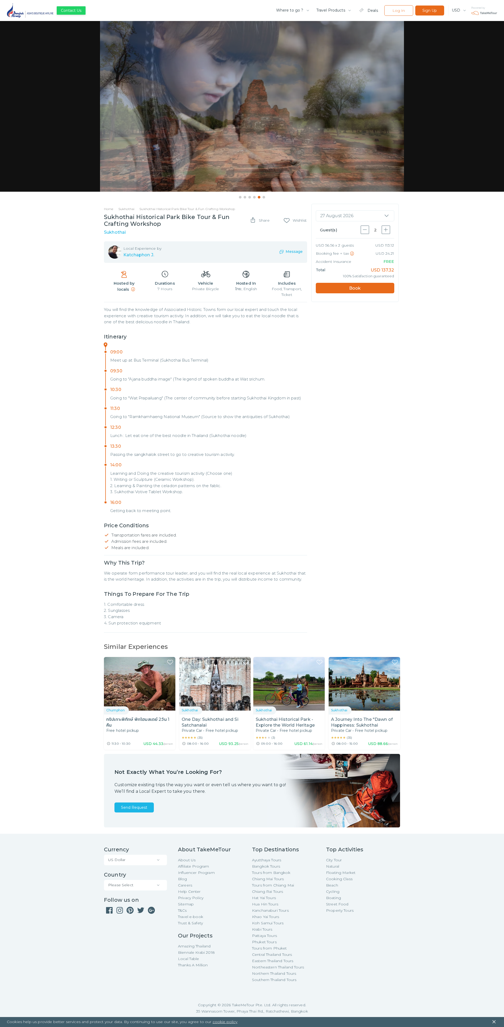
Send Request (134, 807)
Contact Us (71, 10)
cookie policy (225, 1021)
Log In (398, 10)
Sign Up (429, 10)
